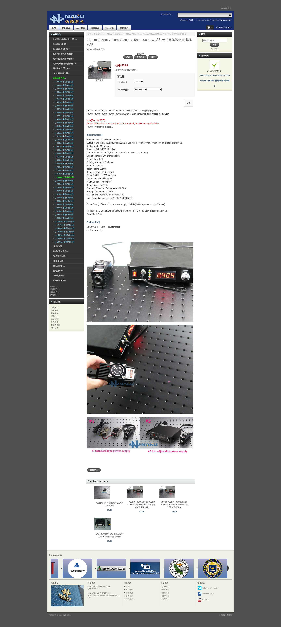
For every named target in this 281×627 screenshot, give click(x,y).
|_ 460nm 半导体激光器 (63, 106)
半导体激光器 (99, 34)
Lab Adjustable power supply (142, 204)
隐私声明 (54, 310)
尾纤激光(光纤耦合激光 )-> (64, 63)
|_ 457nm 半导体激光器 (63, 102)
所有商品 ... (54, 295)
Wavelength (122, 82)
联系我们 (124, 28)
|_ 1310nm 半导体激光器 (64, 225)
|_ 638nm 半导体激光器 (63, 150)
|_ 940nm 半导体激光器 (63, 215)
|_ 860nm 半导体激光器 (63, 204)
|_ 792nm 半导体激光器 (63, 187)
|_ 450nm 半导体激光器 (63, 95)
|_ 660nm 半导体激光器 (63, 160)
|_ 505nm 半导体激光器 (63, 123)
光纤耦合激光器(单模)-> (63, 59)
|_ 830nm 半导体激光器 (63, 198)
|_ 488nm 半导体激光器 (63, 119)
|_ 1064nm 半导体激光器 (64, 221)
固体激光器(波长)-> (61, 68)
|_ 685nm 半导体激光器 (63, 163)
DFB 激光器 (58, 261)
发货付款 (54, 307)
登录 (191, 20)
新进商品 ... (54, 289)
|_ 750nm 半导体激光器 (63, 170)
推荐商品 (95, 28)
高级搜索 (214, 49)
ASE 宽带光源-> (60, 256)
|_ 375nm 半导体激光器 (63, 82)
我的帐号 (109, 28)
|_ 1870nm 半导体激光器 (64, 242)
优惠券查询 (55, 325)
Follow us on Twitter (210, 588)
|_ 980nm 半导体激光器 (63, 218)
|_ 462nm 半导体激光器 (63, 109)
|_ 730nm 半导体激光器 (63, 167)
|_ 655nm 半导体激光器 (63, 157)
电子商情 (54, 328)
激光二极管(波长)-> (61, 49)
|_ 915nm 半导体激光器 (63, 211)
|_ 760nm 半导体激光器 (63, 174)
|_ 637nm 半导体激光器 (63, 146)
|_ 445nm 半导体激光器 (63, 92)
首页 (54, 28)
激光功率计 (58, 271)
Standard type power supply (114, 204)
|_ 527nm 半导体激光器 (63, 136)
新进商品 (66, 28)
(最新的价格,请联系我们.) (126, 70)
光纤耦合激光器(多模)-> (63, 54)
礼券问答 (54, 322)
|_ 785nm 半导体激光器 (63, 181)
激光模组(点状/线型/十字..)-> (65, 39)
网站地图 (54, 319)
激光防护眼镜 (59, 266)
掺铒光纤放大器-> (60, 251)
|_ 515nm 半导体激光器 (63, 126)
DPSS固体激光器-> (61, 73)
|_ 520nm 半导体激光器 (63, 129)
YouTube (205, 600)
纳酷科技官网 (226, 8)
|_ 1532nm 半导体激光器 (64, 235)
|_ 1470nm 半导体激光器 (64, 232)
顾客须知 (54, 313)
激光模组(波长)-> (60, 44)
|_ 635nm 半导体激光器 (63, 143)
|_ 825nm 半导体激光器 (63, 194)
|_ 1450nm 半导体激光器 (64, 228)
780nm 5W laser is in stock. (100, 127)
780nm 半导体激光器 (115, 34)
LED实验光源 (59, 275)
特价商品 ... (54, 286)
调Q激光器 (57, 246)
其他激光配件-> (59, 280)
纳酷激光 (66, 615)
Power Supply (123, 90)
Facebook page (208, 594)
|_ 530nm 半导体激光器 (63, 140)
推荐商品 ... (54, 292)
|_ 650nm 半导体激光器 (63, 153)
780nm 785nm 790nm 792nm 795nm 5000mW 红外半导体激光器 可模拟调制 (174, 505)
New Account (225, 20)
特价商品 (80, 28)
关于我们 (165, 587)
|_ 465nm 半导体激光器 (63, 112)
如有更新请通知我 (214, 78)
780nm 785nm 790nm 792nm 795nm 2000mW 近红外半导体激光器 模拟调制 (141, 505)
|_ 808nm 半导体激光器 (63, 191)
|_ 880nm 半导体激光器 (63, 208)
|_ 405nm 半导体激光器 (63, 85)
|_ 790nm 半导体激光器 (63, 184)
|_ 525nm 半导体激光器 (63, 133)
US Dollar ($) (166, 14)
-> (59, 78)
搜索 (203, 34)
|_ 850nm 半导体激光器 (63, 201)
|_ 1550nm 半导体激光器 (64, 238)
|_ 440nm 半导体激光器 (63, 89)
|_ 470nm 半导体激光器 (63, 116)
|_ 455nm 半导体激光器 (63, 99)
